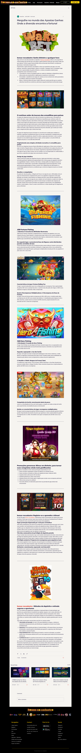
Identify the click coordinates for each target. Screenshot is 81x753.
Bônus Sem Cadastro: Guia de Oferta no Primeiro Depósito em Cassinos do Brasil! (60, 680)
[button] (34, 2)
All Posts (13, 8)
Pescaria (13, 733)
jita (58, 739)
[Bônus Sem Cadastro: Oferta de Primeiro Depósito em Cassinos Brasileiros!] (40, 672)
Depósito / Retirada (16, 737)
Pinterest (60, 735)
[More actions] (63, 16)
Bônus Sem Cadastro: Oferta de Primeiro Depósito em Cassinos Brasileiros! (40, 680)
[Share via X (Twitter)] (20, 653)
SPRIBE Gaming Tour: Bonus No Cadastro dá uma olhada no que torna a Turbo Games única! (19, 680)
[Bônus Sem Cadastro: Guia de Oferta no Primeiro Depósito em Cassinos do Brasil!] (61, 672)
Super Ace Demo (15, 743)
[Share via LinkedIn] (23, 653)
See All (68, 664)
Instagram (60, 733)
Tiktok (59, 737)
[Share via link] (27, 653)
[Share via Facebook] (17, 653)
